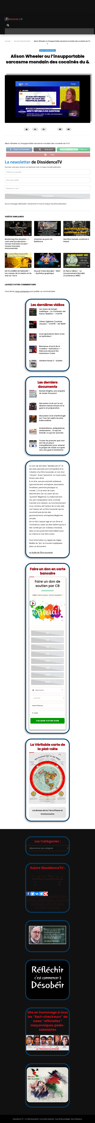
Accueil (7, 41)
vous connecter (22, 297)
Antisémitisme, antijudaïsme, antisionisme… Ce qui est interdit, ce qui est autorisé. (52, 436)
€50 (47, 673)
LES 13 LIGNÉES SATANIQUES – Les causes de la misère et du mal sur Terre (18, 279)
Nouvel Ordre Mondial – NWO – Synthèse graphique (47, 277)
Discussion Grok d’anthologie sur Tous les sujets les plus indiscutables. (52, 423)
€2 (47, 645)
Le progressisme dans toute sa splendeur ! (51, 340)
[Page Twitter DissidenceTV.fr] (32, 899)
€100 (47, 680)
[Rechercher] (8, 25)
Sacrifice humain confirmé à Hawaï (76, 246)
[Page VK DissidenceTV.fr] (37, 899)
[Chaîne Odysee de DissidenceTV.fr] (45, 899)
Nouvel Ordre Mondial (22, 41)
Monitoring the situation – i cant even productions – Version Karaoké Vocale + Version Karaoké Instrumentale (17, 249)
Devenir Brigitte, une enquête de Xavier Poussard (52, 397)
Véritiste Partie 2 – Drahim (50, 366)
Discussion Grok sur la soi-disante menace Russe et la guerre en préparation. (51, 411)
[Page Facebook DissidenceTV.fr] (28, 899)
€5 (47, 652)
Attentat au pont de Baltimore (43, 246)
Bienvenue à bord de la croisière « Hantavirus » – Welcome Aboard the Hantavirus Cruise (50, 355)
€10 (47, 659)
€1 (48, 638)
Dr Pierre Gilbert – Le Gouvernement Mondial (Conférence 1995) (74, 279)
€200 (47, 687)
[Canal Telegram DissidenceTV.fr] (41, 899)
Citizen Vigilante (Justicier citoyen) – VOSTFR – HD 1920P (52, 328)
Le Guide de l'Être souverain (41, 558)
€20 (47, 666)
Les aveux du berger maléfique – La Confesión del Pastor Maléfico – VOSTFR (52, 317)
